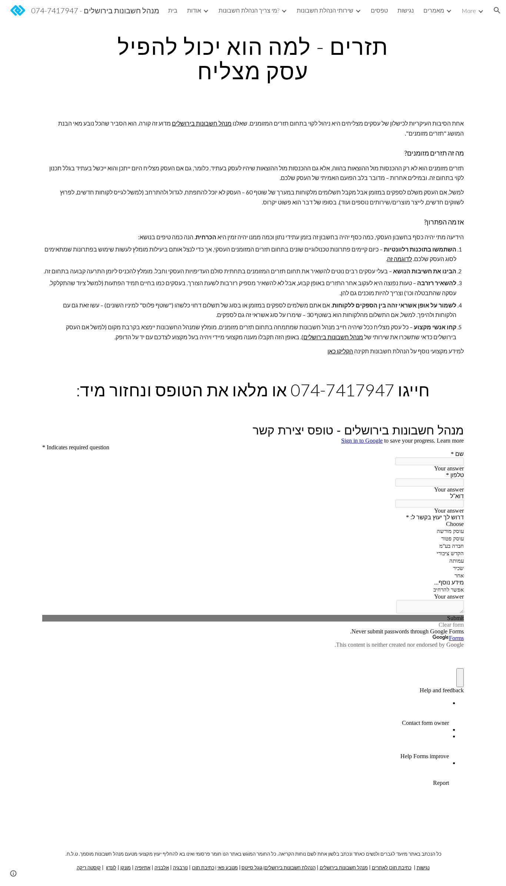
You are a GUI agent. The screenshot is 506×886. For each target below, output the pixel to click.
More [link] (469, 10)
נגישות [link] (405, 10)
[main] (253, 58)
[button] (497, 10)
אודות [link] (194, 10)
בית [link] (172, 10)
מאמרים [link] (433, 10)
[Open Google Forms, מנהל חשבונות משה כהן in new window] (452, 430)
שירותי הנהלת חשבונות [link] (325, 10)
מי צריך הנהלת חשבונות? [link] (249, 10)
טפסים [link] (379, 10)
